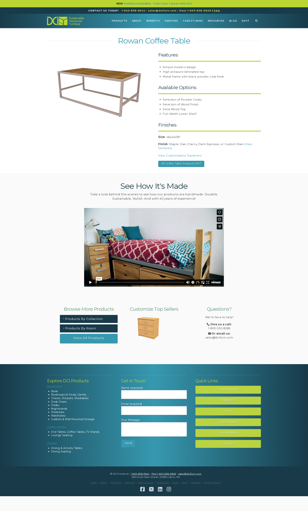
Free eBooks (228, 421)
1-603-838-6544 (133, 10)
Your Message (130, 420)
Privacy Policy (212, 482)
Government (228, 389)
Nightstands (59, 408)
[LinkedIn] (160, 489)
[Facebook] (142, 489)
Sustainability (228, 432)
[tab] (89, 319)
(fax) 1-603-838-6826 (195, 10)
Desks (55, 405)
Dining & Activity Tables (66, 448)
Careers (228, 443)
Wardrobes (58, 415)
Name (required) (132, 387)
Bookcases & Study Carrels (68, 394)
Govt (185, 482)
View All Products (88, 338)
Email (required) (131, 403)
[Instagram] (169, 489)
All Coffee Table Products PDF (181, 163)
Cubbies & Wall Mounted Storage (73, 419)
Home (93, 482)
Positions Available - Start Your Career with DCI (158, 3)
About (104, 482)
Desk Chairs (59, 401)
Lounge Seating (61, 435)
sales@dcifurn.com (162, 10)
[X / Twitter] (151, 489)
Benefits (116, 482)
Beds (54, 391)
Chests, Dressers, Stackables (70, 398)
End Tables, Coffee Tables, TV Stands (75, 431)
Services (130, 482)
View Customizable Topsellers (180, 155)
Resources (163, 482)
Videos (228, 400)
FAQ (228, 411)
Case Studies (145, 482)
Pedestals (57, 412)
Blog (176, 482)
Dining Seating (61, 451)
